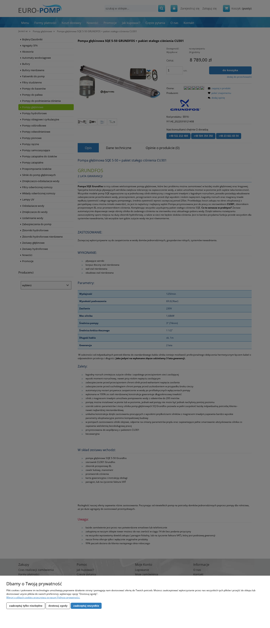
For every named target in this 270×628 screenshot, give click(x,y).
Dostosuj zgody (57, 605)
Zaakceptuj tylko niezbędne (25, 605)
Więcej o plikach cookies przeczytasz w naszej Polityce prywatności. (43, 597)
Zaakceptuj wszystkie (86, 605)
